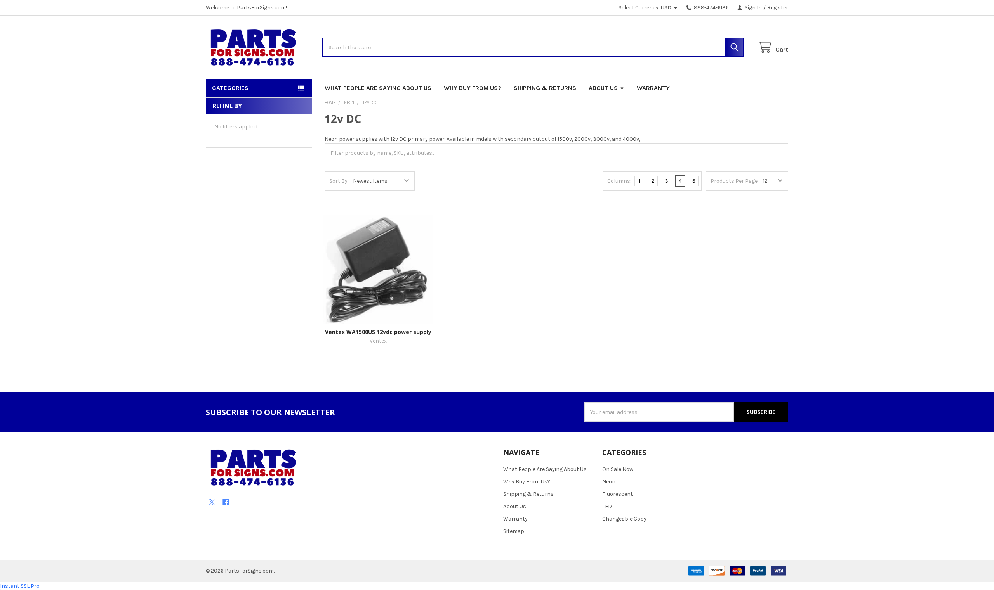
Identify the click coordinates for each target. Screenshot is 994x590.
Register (777, 7)
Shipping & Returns (545, 88)
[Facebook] (226, 502)
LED (607, 506)
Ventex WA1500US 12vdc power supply (378, 332)
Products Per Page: (735, 181)
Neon (608, 481)
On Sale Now (617, 469)
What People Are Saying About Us (378, 88)
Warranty (653, 88)
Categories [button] (230, 88)
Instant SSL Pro (20, 586)
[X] (212, 502)
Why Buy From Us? (472, 88)
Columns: (619, 181)
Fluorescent (617, 494)
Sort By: (339, 181)
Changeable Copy (624, 519)
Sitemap (513, 531)
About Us (603, 88)
